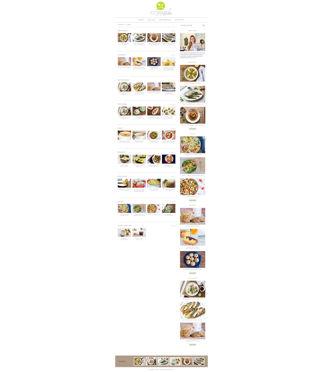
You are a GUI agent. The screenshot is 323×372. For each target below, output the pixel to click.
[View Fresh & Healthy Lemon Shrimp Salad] (139, 208)
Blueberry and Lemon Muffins (154, 68)
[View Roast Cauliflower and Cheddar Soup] (124, 135)
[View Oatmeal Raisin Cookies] (124, 61)
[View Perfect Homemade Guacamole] (154, 183)
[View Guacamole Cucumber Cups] (139, 111)
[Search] (203, 25)
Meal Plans (152, 20)
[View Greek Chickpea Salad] (154, 208)
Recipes (141, 20)
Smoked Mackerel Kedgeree (124, 44)
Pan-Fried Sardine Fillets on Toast (139, 93)
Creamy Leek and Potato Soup (139, 141)
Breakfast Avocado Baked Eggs (139, 165)
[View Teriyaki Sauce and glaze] (139, 232)
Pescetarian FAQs (165, 20)
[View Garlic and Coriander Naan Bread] (168, 183)
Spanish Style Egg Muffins (168, 165)
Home (125, 24)
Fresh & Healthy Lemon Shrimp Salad (139, 215)
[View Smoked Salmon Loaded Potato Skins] (154, 111)
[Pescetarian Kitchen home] (161, 9)
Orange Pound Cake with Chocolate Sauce (139, 68)
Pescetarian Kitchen (165, 369)
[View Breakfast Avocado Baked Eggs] (139, 159)
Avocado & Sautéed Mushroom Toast (154, 165)
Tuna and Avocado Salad (168, 215)
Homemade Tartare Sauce (124, 239)
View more (193, 128)
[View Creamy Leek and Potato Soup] (139, 135)
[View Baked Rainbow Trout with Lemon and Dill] (168, 37)
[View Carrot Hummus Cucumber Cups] (168, 111)
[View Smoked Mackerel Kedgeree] (124, 37)
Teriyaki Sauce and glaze (139, 239)
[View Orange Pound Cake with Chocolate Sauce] (139, 61)
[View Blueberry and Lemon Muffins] (154, 61)
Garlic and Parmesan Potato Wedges (125, 189)
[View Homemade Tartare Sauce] (124, 232)
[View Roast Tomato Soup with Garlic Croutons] (168, 135)
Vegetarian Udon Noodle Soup (154, 141)
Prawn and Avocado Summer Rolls (124, 93)
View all (173, 31)
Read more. (193, 57)
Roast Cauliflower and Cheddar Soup (124, 141)
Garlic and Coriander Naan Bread (168, 189)
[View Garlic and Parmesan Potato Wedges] (124, 183)
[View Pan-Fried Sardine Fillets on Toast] (139, 86)
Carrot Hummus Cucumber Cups (168, 117)
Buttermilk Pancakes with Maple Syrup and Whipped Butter (169, 69)
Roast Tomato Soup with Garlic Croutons (168, 141)
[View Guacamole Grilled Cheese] (168, 86)
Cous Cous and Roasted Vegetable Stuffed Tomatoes (139, 190)
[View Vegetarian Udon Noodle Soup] (154, 135)
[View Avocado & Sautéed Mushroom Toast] (154, 159)
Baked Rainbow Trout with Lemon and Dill (169, 44)
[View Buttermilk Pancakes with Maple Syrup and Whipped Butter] (168, 61)
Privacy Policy (122, 361)
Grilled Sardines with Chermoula (139, 44)
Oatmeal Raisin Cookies (124, 67)
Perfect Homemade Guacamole (154, 189)
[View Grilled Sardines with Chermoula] (139, 37)
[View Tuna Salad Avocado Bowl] (124, 159)
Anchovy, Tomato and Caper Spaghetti (154, 44)
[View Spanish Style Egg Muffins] (168, 159)
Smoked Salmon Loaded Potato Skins (154, 117)
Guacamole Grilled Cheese (168, 93)
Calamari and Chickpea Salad (124, 215)
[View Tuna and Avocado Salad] (168, 208)
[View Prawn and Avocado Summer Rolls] (124, 86)
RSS (173, 369)
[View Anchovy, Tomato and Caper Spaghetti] (154, 37)
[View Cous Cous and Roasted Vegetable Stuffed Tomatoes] (139, 183)
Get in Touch (179, 20)
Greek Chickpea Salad (154, 214)
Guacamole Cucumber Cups (139, 117)
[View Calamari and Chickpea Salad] (124, 208)
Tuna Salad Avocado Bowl (124, 165)
